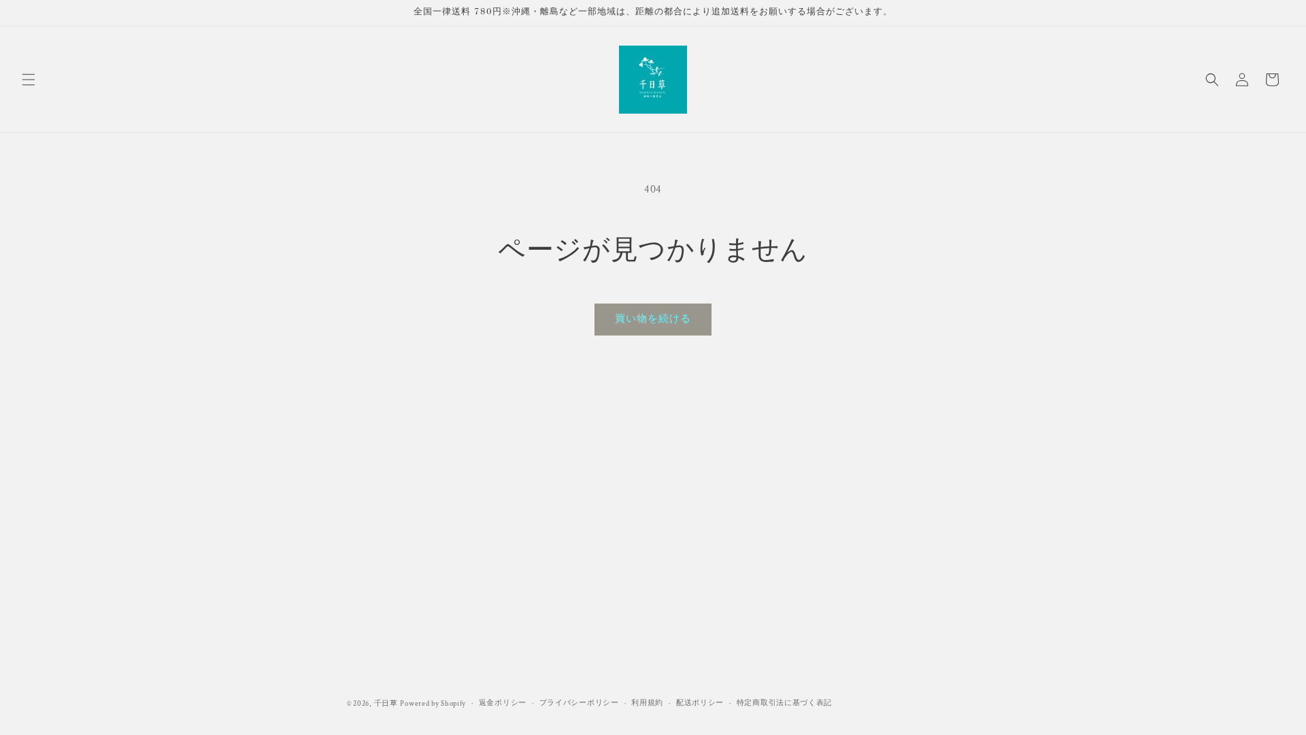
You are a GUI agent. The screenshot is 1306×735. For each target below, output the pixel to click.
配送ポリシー (700, 703)
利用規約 (647, 703)
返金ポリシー (502, 703)
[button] (29, 80)
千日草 (386, 703)
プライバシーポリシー (579, 703)
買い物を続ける (653, 318)
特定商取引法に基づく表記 (784, 703)
